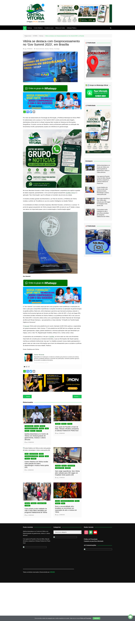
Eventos (47, 48)
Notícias (29, 28)
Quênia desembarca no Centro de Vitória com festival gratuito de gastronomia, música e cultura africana (103, 169)
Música (27, 430)
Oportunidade (71, 465)
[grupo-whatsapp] (45, 88)
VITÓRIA (39, 430)
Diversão (42, 426)
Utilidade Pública (71, 28)
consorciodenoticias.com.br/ (41, 362)
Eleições (58, 423)
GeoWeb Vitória (70, 192)
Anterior (28, 396)
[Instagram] (26, 367)
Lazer (46, 428)
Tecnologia (56, 48)
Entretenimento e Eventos (31, 428)
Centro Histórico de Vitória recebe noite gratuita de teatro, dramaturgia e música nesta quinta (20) (103, 191)
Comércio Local (49, 28)
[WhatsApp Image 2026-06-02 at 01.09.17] (52, 158)
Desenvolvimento (40, 48)
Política (69, 423)
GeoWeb (51, 336)
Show (63, 503)
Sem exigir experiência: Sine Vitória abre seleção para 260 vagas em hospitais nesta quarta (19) (67, 473)
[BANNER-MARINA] (97, 61)
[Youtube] (24, 367)
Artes (26, 453)
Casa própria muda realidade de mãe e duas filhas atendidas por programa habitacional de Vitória (36, 510)
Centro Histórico (38, 28)
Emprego (58, 465)
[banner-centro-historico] (82, 13)
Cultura (36, 426)
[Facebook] (29, 367)
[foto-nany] (97, 241)
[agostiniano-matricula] (52, 100)
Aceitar (96, 618)
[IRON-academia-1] (52, 383)
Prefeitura (33, 503)
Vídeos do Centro (60, 28)
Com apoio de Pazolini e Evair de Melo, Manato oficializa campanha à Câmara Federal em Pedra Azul (67, 428)
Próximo (76, 396)
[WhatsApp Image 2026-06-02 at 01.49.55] (97, 131)
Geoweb (26, 326)
